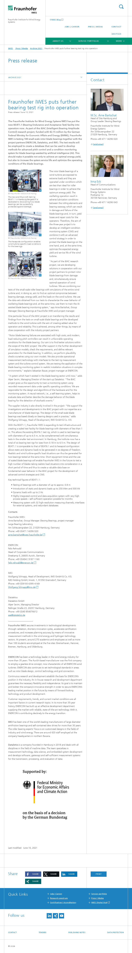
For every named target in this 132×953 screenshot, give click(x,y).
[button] (33, 874)
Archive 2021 (36, 48)
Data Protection (115, 932)
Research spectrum (59, 898)
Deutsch (116, 34)
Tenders (43, 932)
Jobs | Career (72, 27)
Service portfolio (88, 41)
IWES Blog (56, 20)
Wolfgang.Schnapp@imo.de (21, 587)
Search (121, 6)
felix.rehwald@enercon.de (20, 562)
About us (58, 41)
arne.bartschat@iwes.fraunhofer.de (25, 534)
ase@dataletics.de (16, 615)
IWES (10, 48)
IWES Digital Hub (99, 902)
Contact (116, 27)
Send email (98, 144)
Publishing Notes (76, 932)
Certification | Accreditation (63, 902)
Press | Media (95, 27)
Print (99, 874)
